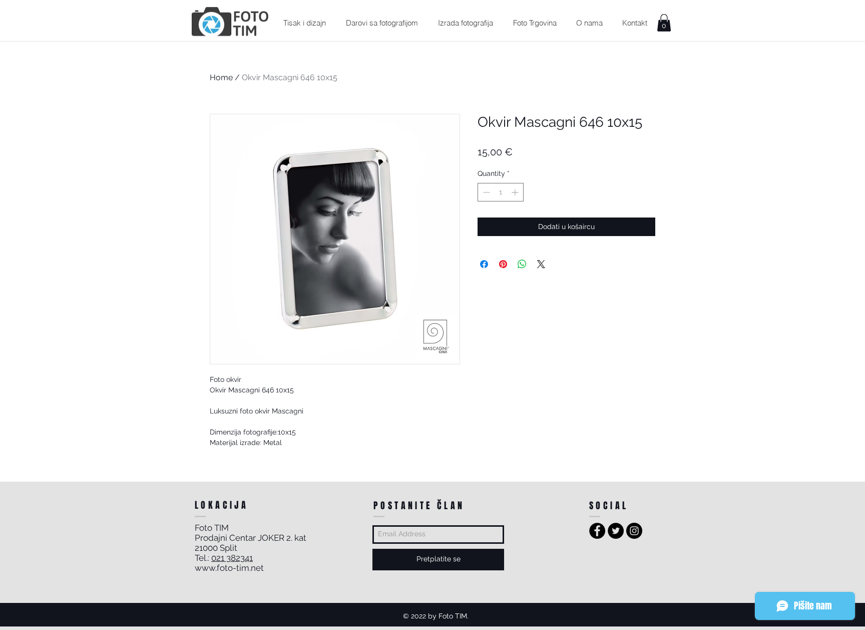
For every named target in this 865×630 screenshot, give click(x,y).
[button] (304, 23)
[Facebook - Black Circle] (597, 531)
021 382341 (232, 558)
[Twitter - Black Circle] (616, 531)
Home (221, 77)
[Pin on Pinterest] (503, 264)
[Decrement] (485, 192)
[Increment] (516, 192)
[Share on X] (541, 264)
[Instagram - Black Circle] (634, 531)
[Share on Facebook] (484, 264)
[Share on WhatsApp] (522, 264)
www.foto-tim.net (229, 568)
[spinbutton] (501, 192)
